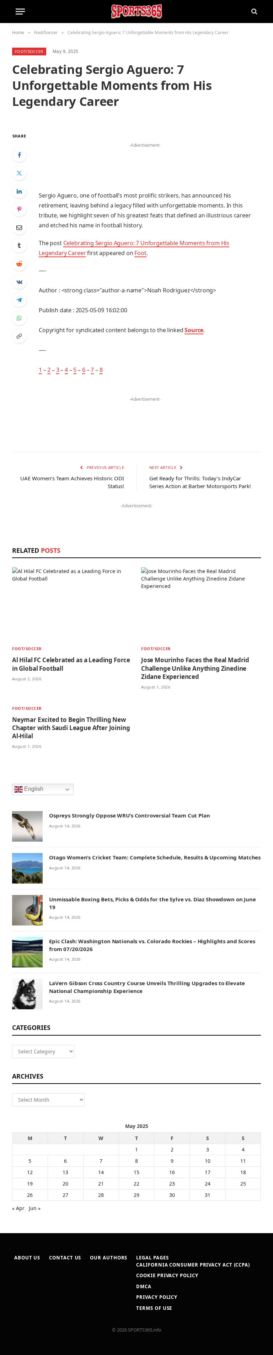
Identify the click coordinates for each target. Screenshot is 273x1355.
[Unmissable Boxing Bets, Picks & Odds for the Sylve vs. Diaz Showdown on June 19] (27, 910)
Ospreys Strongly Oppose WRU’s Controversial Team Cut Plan (129, 815)
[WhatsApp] (19, 318)
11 (243, 1160)
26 (30, 1195)
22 (136, 1183)
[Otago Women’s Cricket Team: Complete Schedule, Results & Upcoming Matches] (27, 868)
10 (207, 1160)
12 (30, 1172)
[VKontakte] (19, 282)
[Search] (253, 12)
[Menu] (20, 12)
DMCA (143, 1286)
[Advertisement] (145, 160)
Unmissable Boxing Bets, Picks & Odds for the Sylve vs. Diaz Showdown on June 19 (152, 903)
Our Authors (108, 1257)
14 (101, 1172)
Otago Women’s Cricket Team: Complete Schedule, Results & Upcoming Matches (155, 857)
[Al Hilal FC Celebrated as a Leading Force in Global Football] (72, 603)
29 (136, 1195)
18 (243, 1172)
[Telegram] (19, 300)
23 (172, 1183)
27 (65, 1195)
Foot (140, 253)
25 (243, 1183)
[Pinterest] (19, 209)
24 (207, 1183)
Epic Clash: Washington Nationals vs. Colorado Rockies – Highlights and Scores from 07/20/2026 (152, 945)
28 (101, 1195)
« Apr (18, 1208)
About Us (27, 1257)
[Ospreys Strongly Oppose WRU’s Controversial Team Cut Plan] (27, 826)
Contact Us (65, 1257)
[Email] (19, 227)
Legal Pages (152, 1257)
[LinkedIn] (19, 191)
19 (30, 1183)
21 (101, 1183)
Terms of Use (154, 1308)
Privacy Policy (156, 1297)
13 (65, 1172)
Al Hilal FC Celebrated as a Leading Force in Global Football (71, 664)
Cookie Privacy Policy (167, 1275)
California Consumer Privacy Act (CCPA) (193, 1265)
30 (172, 1195)
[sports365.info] (136, 11)
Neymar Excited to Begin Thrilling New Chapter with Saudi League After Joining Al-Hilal (71, 728)
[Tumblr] (19, 245)
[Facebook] (19, 155)
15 (136, 1172)
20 (65, 1183)
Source (193, 330)
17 (207, 1172)
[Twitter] (19, 173)
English (33, 789)
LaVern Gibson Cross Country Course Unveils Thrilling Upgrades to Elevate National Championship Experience (147, 986)
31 (207, 1195)
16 (172, 1172)
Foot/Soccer (29, 51)
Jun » (35, 1208)
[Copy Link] (19, 336)
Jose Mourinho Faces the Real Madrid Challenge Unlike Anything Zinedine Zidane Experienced (195, 668)
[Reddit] (19, 264)
